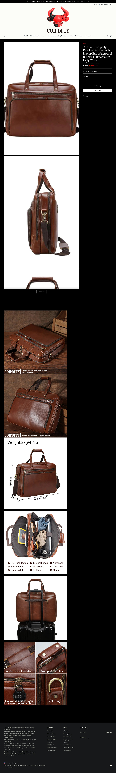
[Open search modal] (4, 36)
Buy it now (97, 90)
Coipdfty (85, 63)
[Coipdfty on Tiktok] (94, 4)
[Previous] (27, 1)
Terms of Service (52, 747)
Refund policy (51, 750)
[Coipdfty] (58, 19)
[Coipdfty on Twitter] (96, 4)
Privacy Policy (51, 734)
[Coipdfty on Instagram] (92, 4)
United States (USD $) (106, 4)
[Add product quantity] (89, 80)
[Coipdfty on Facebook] (90, 4)
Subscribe (109, 732)
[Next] (88, 1)
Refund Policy (51, 737)
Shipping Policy (51, 740)
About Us (50, 731)
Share (87, 96)
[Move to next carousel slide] (111, 717)
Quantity (85, 76)
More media (41, 292)
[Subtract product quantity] (84, 80)
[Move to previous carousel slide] (107, 717)
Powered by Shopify (8, 767)
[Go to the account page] (108, 36)
